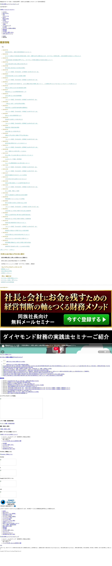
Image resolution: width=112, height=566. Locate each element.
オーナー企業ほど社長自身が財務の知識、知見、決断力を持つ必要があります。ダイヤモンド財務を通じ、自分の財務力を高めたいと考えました (43, 56)
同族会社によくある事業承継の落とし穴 (15, 91)
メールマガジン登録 (7, 517)
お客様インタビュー (6, 273)
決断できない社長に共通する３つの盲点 (15, 361)
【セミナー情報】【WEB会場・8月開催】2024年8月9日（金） (21, 99)
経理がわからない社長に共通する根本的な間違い (17, 364)
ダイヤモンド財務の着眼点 (9, 516)
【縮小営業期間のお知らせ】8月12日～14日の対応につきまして (22, 386)
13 (10, 249)
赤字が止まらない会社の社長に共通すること (17, 238)
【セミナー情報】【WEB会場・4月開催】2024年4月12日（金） (21, 147)
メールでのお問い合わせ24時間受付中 (11, 440)
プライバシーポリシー (8, 447)
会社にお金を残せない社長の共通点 (54, 375)
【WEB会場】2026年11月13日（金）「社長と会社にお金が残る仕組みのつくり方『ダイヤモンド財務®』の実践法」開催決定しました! (39, 387)
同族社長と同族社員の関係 (12, 127)
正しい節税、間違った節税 (12, 191)
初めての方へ (6, 13)
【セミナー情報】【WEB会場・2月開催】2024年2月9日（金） (21, 171)
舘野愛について (5, 269)
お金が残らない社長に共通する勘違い (56, 374)
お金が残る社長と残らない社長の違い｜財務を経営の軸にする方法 (94, 365)
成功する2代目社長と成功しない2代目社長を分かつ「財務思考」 (75, 371)
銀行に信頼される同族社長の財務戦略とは (17, 393)
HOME (4, 36)
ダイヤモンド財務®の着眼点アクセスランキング (11, 357)
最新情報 (5, 29)
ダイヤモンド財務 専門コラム (9, 280)
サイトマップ (6, 446)
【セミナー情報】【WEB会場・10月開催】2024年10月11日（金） (22, 72)
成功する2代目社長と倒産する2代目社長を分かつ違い (41, 372)
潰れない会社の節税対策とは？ (13, 115)
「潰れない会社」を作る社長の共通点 (15, 103)
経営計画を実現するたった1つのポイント (16, 143)
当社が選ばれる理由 (6, 271)
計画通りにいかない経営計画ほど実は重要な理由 (19, 382)
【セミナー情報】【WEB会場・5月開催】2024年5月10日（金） (21, 139)
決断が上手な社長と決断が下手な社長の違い (17, 135)
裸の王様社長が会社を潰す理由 (25, 367)
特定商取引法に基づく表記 (9, 448)
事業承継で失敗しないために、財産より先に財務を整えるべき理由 (23, 391)
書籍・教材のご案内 (7, 526)
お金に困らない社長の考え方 (12, 131)
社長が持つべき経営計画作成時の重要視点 (16, 107)
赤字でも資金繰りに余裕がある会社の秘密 (16, 195)
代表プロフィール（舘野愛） (9, 513)
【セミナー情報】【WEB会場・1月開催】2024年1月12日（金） (21, 187)
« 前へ (1, 249)
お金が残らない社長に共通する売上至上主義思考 (18, 210)
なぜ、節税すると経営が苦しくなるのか (15, 151)
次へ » (12, 249)
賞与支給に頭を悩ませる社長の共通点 (15, 68)
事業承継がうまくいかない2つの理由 (14, 198)
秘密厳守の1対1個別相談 (7, 282)
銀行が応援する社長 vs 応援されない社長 (16, 202)
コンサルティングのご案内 (9, 520)
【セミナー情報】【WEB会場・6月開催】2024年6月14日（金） (21, 123)
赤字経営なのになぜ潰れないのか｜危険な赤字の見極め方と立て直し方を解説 (26, 385)
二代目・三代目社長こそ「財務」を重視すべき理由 (40, 368)
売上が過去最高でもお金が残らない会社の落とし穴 (19, 390)
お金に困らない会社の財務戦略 (13, 95)
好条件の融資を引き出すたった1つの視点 (16, 175)
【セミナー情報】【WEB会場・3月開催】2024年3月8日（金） (21, 167)
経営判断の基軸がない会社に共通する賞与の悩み (18, 242)
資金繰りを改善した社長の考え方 (14, 119)
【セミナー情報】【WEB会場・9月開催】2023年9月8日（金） (21, 226)
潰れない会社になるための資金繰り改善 (15, 87)
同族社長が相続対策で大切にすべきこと (15, 222)
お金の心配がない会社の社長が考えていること (17, 234)
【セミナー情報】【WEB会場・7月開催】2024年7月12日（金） (21, 111)
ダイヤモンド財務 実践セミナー (9, 278)
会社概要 (5, 31)
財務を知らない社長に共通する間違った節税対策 (18, 218)
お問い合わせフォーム (8, 33)
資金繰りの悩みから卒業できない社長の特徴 (17, 230)
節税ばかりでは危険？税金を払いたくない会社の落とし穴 (21, 383)
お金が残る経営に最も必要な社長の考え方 (16, 64)
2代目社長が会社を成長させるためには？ (16, 179)
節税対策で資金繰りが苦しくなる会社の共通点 (17, 246)
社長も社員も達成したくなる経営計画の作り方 (17, 183)
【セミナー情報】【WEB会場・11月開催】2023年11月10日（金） (22, 206)
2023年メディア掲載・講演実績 (13, 159)
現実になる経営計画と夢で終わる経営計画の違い (18, 214)
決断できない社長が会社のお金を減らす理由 (38, 370)
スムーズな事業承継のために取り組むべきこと (17, 163)
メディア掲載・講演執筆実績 (9, 524)
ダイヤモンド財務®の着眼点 (9, 28)
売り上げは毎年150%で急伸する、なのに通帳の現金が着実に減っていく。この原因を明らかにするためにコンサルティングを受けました (41, 83)
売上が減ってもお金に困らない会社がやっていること (19, 155)
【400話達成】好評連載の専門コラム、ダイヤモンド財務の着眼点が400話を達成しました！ (29, 60)
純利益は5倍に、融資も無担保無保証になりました (18, 52)
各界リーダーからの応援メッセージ (11, 523)
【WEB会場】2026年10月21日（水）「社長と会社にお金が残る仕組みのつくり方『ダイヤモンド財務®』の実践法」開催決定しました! (39, 389)
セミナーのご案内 (7, 519)
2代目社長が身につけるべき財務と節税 (15, 75)
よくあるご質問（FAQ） (8, 32)
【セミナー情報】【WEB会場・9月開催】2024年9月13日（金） (21, 79)
